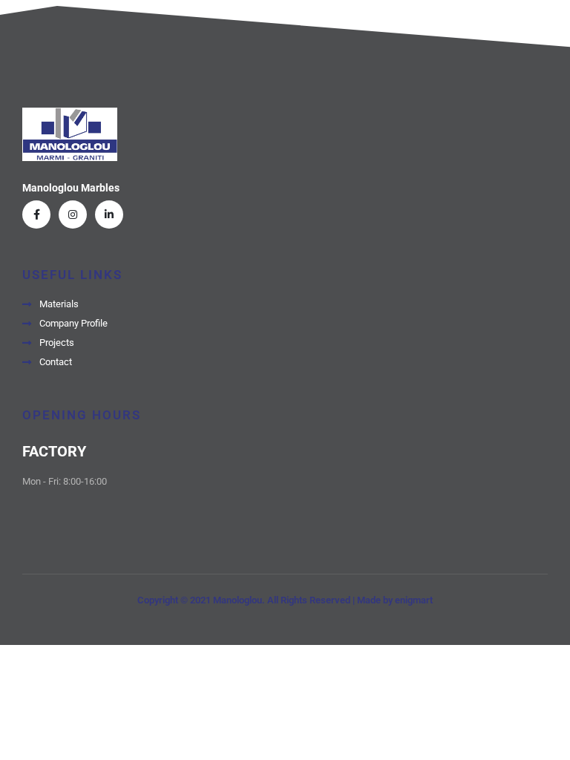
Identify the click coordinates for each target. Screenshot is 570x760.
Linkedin (109, 214)
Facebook (36, 214)
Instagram (73, 214)
